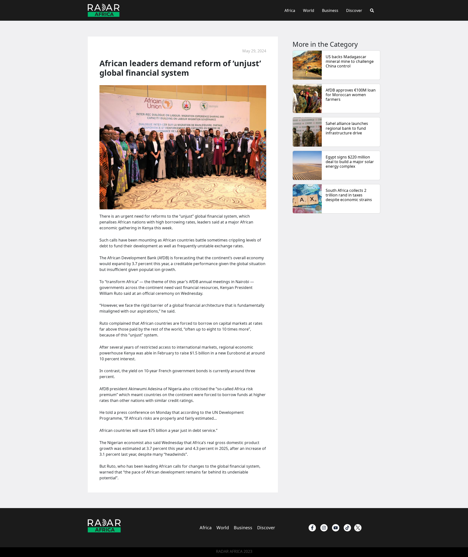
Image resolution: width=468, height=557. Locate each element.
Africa (289, 10)
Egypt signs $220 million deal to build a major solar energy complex (350, 161)
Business (330, 10)
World (308, 10)
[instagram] (324, 527)
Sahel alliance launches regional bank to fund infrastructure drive (347, 128)
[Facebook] (312, 527)
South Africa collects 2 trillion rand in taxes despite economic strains (349, 195)
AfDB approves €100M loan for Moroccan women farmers (351, 94)
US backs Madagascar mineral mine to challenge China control (350, 61)
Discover (354, 10)
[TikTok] (347, 527)
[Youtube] (335, 527)
